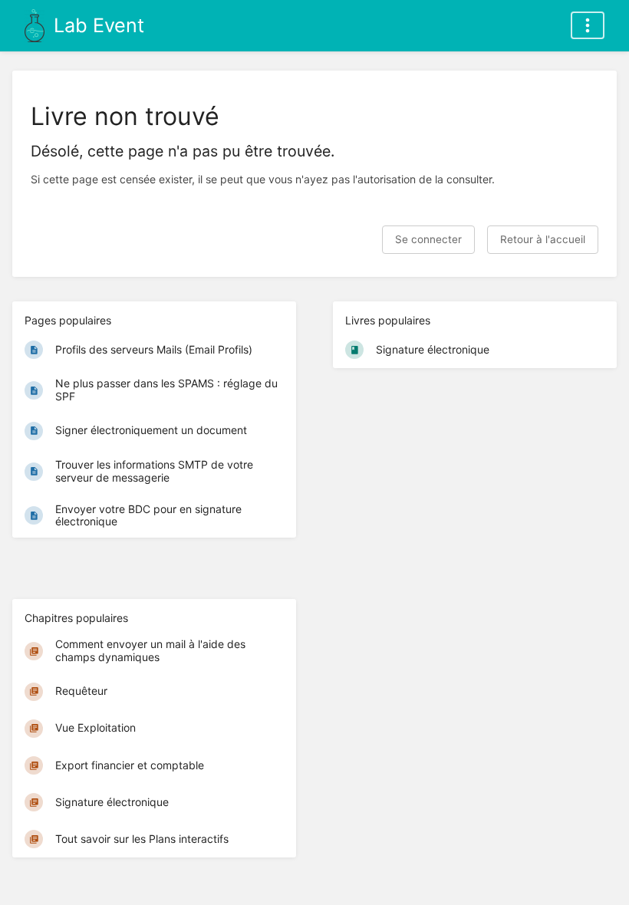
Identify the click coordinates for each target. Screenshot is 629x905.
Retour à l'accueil (542, 239)
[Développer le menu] (587, 25)
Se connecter (428, 239)
